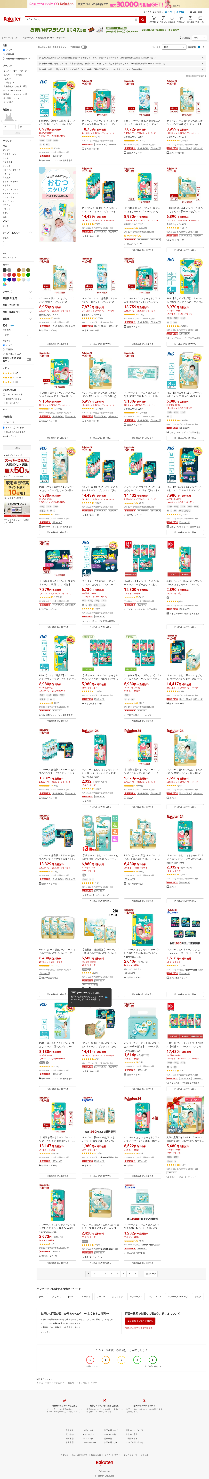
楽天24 (88, 801)
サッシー (6, 158)
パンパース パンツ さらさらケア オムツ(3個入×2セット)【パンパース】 (142, 302)
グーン (42, 1296)
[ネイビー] (9, 280)
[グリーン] (28, 275)
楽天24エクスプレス (178, 978)
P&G (5, 146)
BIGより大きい (9, 257)
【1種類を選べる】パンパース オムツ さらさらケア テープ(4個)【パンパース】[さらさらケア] (57, 396)
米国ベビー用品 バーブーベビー (183, 1177)
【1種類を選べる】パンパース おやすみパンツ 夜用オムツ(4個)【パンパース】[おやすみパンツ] (57, 584)
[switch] (29, 359)
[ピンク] (5, 275)
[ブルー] (5, 280)
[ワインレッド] (9, 275)
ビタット (6, 209)
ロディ (5, 213)
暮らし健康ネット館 (93, 704)
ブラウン (6, 205)
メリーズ (56, 1296)
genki (70, 1296)
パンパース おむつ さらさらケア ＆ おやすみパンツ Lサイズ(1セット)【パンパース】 (142, 490)
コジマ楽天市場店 (135, 884)
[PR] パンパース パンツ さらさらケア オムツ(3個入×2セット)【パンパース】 (100, 124)
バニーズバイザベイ (11, 170)
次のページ (151, 1273)
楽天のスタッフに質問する (140, 1321)
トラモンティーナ (10, 181)
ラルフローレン (9, 154)
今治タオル (7, 162)
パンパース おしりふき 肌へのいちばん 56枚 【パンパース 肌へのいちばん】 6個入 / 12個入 (142, 1228)
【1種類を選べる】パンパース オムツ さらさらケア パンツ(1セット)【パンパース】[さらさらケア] (142, 211)
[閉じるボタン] (202, 57)
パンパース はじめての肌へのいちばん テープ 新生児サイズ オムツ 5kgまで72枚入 (100, 1228)
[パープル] (14, 280)
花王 (5, 217)
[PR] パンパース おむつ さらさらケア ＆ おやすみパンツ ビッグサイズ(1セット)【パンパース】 (100, 211)
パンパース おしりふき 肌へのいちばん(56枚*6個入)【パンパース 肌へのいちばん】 (142, 1046)
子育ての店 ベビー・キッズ (139, 715)
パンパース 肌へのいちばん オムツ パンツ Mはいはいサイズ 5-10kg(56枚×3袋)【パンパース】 (100, 396)
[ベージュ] (23, 270)
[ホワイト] (14, 270)
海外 (12, 325)
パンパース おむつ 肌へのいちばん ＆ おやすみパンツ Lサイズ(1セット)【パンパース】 (184, 679)
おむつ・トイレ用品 (77, 1383)
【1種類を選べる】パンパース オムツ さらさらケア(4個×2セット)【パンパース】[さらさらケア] (57, 1141)
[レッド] (14, 275)
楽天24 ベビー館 (92, 149)
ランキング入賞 (134, 236)
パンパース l (155, 1296)
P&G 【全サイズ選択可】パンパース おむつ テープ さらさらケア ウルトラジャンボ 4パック (57, 679)
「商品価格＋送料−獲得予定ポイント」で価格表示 (58, 47)
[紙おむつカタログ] (57, 209)
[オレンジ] (19, 275)
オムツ (198, 1296)
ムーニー (101, 1296)
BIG (4, 253)
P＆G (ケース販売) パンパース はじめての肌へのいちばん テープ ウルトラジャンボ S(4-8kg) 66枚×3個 (142, 859)
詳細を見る (137, 69)
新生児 (5, 238)
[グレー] (9, 270)
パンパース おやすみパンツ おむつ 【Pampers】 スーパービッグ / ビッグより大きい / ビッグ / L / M (185, 953)
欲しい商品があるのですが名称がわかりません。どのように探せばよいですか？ (78, 1319)
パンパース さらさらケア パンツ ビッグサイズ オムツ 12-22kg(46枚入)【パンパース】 (57, 1228)
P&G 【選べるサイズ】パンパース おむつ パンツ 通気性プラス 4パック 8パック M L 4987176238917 (56, 1046)
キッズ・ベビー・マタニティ (50, 1383)
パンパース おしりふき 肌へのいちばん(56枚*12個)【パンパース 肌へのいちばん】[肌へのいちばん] (142, 396)
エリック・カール (10, 189)
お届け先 (6, 330)
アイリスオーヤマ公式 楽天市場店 (142, 609)
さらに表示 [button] (8, 102)
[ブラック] (5, 270)
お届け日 (6, 341)
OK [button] (106, 997)
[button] (197, 12)
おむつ (93, 1383)
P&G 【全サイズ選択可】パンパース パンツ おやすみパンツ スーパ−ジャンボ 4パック (99, 584)
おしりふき (117, 1296)
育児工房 (6, 178)
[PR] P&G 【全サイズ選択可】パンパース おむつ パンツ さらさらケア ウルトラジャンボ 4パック (57, 124)
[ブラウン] (19, 270)
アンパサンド (8, 201)
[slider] (2, 121)
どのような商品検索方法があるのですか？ (61, 1323)
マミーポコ (85, 1296)
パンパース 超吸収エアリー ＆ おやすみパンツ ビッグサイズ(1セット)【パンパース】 (57, 859)
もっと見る (45, 1332)
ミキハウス (7, 174)
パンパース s (136, 1296)
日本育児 (6, 185)
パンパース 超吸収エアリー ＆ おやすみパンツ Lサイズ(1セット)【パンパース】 (57, 773)
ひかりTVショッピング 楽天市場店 (57, 161)
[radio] (4, 50)
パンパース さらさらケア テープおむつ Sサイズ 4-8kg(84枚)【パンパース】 (142, 953)
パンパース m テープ (178, 1296)
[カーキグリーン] (28, 270)
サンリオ (6, 166)
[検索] (143, 19)
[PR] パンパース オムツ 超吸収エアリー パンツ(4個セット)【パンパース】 (142, 124)
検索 (18, 133)
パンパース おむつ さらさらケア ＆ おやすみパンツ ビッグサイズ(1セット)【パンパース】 (100, 490)
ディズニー (7, 150)
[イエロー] (23, 275)
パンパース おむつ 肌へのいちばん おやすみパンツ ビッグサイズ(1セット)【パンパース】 (100, 1046)
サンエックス (8, 197)
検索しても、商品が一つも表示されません (61, 1327)
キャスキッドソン (10, 193)
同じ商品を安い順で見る (142, 250)
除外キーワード (9, 436)
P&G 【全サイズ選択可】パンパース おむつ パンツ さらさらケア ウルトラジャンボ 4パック (185, 302)
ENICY (6, 221)
